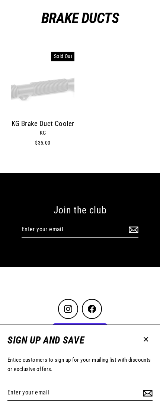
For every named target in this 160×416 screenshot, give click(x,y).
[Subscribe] (147, 393)
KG (43, 133)
